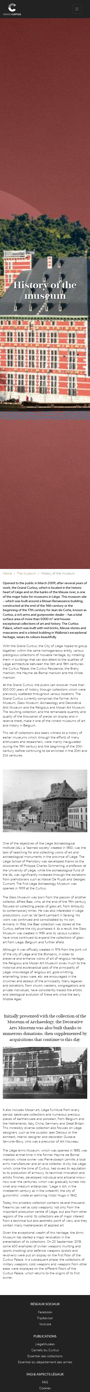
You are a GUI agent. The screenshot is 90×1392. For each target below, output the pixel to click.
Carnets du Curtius (45, 1350)
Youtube (45, 1324)
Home (7, 573)
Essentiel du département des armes (45, 1362)
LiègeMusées (45, 1344)
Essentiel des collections (45, 1356)
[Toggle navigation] (76, 9)
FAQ (45, 1382)
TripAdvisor (45, 1318)
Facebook (45, 1312)
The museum (26, 573)
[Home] (12, 9)
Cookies (45, 1388)
